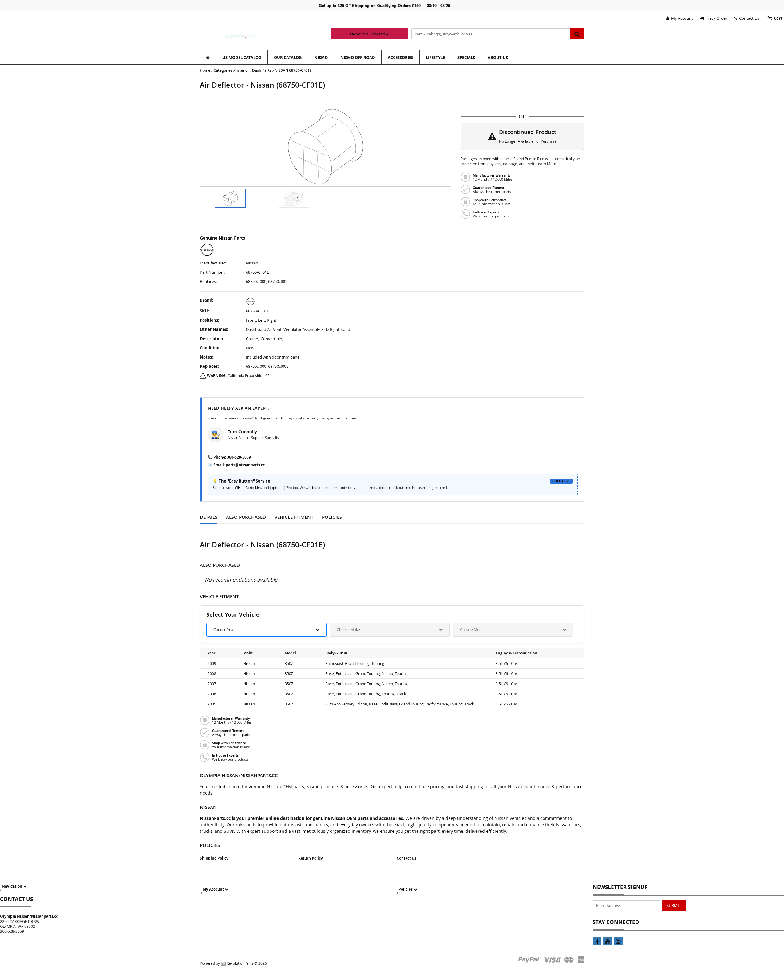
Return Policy (310, 858)
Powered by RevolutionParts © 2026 (233, 963)
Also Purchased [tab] (246, 517)
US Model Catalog (241, 57)
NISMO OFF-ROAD (357, 57)
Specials (466, 57)
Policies (406, 889)
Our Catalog (288, 57)
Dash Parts (261, 70)
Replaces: (208, 281)
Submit (674, 905)
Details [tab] (208, 517)
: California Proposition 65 (238, 375)
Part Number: (212, 272)
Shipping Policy (214, 858)
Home (205, 70)
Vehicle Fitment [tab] (294, 517)
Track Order (715, 18)
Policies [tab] (332, 517)
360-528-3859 (239, 457)
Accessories (400, 57)
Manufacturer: (213, 263)
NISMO (321, 57)
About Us (498, 57)
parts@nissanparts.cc (245, 464)
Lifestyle (435, 57)
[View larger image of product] (230, 198)
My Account (681, 18)
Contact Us (748, 18)
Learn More (546, 163)
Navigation (12, 886)
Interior (242, 70)
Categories (222, 70)
